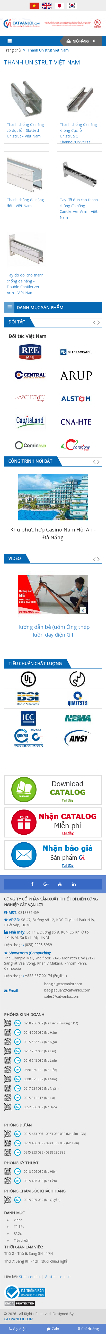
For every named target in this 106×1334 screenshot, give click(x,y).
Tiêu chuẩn (22, 1240)
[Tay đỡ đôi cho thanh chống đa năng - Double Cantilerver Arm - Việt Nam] (26, 249)
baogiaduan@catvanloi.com (67, 990)
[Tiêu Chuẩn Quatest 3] (77, 698)
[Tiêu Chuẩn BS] (28, 698)
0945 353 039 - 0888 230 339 (44, 1152)
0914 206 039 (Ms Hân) (40, 1032)
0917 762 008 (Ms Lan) (40, 1051)
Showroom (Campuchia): (29, 953)
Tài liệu (19, 1226)
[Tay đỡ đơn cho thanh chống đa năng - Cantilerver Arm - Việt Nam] (79, 174)
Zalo (55, 1328)
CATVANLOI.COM (18, 1318)
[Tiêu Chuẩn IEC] (28, 718)
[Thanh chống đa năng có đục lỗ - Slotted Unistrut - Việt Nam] (26, 99)
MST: (12, 912)
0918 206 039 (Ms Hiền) (40, 1171)
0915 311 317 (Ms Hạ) (39, 1098)
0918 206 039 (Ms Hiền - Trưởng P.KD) (51, 1023)
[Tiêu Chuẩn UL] (28, 679)
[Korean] (72, 6)
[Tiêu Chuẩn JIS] (77, 679)
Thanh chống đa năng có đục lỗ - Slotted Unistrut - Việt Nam (25, 130)
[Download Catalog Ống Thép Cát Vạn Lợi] (53, 790)
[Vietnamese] (35, 6)
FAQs (18, 1233)
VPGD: (14, 920)
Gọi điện (19, 1328)
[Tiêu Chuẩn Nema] (77, 718)
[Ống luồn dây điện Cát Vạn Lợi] (53, 23)
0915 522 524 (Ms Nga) (40, 1042)
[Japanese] (61, 6)
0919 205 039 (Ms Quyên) (42, 1200)
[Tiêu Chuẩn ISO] (28, 738)
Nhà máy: (16, 932)
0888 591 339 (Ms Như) (40, 1079)
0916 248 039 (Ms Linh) (40, 1060)
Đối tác (16, 322)
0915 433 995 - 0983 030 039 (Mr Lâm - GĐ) (55, 1134)
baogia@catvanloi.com (63, 983)
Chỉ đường (90, 1328)
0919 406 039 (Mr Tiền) (40, 1181)
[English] (48, 6)
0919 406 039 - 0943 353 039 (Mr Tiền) (51, 1143)
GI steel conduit (58, 1276)
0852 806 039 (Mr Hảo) (40, 1107)
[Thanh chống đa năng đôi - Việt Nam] (26, 174)
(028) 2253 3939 (38, 944)
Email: (13, 991)
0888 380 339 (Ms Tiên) (40, 1070)
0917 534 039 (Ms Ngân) (41, 1088)
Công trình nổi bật (30, 461)
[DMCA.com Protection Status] (19, 1303)
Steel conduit (30, 1276)
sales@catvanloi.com (61, 996)
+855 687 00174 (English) (46, 975)
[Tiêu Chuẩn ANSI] (77, 738)
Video (14, 558)
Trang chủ (12, 50)
